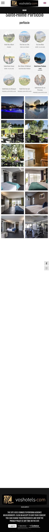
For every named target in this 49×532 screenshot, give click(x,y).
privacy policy (15, 521)
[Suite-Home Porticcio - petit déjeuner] (12, 131)
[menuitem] (46, 263)
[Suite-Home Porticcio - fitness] (36, 226)
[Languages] (44, 3)
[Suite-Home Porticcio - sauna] (36, 155)
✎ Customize (34, 525)
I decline (23, 526)
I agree (12, 526)
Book (24, 10)
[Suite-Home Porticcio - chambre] (12, 179)
